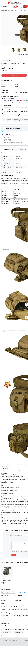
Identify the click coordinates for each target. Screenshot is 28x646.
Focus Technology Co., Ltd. (18, 640)
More (2, 635)
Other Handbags (16, 615)
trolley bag (3, 598)
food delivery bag (18, 600)
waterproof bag (18, 598)
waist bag (3, 600)
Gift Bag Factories (19, 626)
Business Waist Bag (7, 619)
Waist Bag (17, 10)
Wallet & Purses (6, 615)
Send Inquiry (14, 75)
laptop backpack (18, 595)
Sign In (3, 142)
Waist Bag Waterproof (19, 629)
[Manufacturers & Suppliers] (14, 2)
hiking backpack (5, 595)
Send (14, 555)
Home (2, 10)
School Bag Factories (7, 626)
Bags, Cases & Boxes (9, 10)
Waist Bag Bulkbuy (18, 632)
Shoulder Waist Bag (7, 632)
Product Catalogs (22, 592)
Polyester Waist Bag (7, 629)
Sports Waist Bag (23, 10)
